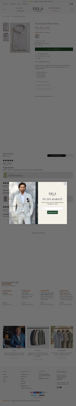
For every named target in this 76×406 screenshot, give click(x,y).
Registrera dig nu (52, 212)
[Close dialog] (65, 184)
